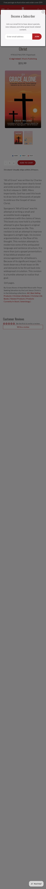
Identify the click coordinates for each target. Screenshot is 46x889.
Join (37, 36)
